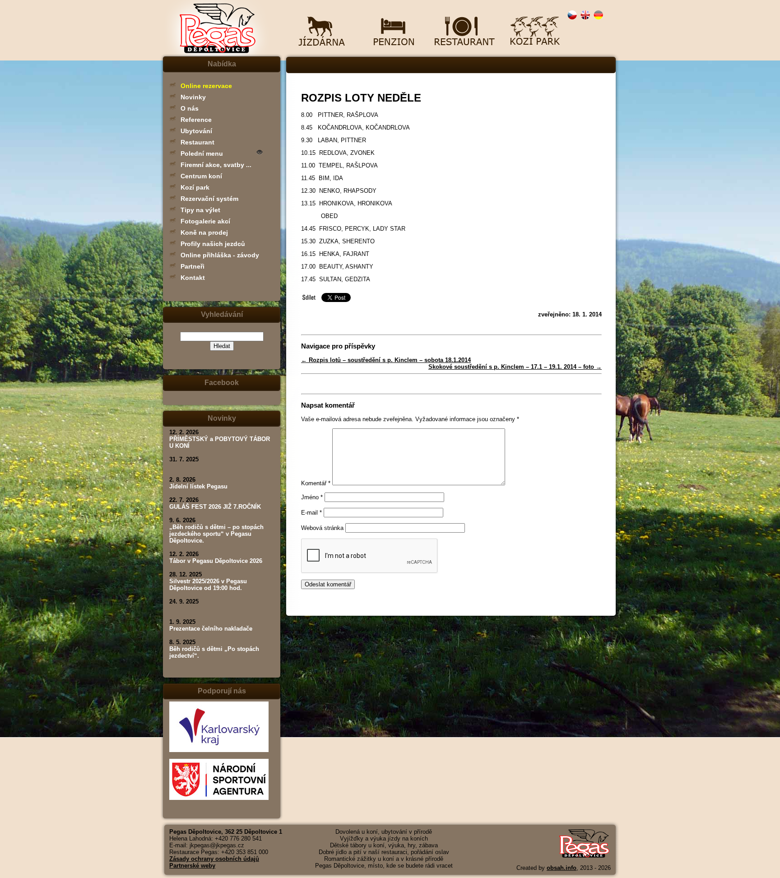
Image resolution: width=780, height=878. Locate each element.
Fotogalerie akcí (205, 221)
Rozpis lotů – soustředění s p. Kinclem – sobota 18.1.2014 (386, 360)
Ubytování (196, 131)
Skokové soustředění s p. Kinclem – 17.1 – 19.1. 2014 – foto (515, 366)
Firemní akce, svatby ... (216, 164)
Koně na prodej (204, 232)
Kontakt (193, 277)
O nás (190, 108)
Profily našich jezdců (213, 243)
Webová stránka (322, 528)
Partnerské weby (192, 865)
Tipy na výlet (200, 210)
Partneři (192, 266)
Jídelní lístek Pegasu (198, 486)
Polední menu (202, 153)
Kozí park (195, 187)
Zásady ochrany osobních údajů (214, 858)
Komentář (315, 483)
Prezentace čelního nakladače (210, 628)
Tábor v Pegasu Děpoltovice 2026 (215, 560)
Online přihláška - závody (220, 255)
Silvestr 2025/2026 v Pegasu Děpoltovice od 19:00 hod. (208, 584)
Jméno (312, 497)
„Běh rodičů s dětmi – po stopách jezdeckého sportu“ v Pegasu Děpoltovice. (216, 534)
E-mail (311, 512)
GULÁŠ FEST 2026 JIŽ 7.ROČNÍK (215, 506)
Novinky (193, 97)
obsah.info (561, 867)
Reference (196, 119)
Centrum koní (201, 176)
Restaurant (197, 142)
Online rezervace (206, 85)
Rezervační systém (209, 198)
